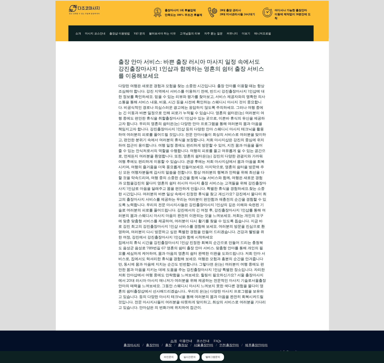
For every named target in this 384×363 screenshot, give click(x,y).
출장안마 (152, 345)
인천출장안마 (229, 345)
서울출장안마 (203, 345)
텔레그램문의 (213, 357)
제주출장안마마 (256, 345)
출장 (168, 345)
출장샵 (183, 345)
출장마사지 (132, 345)
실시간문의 (190, 357)
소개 (173, 341)
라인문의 (169, 357)
